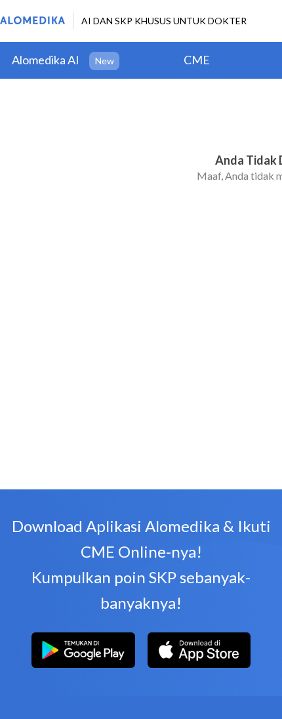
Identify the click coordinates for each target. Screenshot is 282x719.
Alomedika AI (45, 59)
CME (197, 59)
